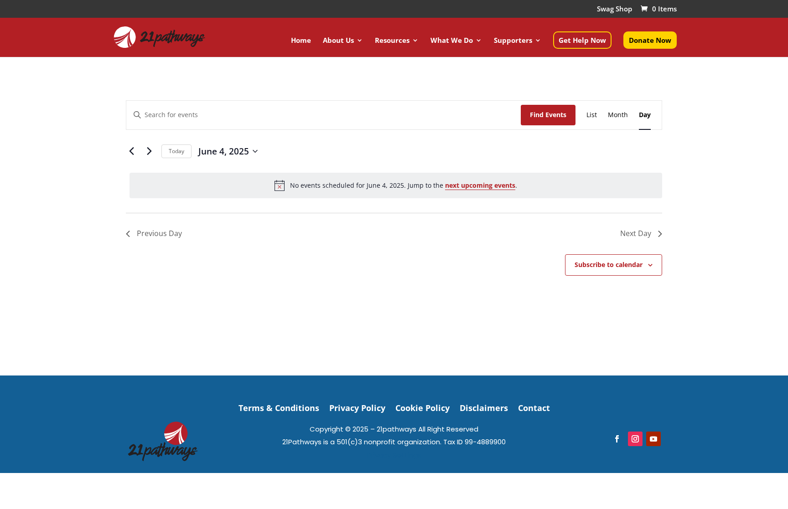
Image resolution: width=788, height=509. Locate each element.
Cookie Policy (422, 406)
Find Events (548, 114)
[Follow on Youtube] (653, 439)
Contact (534, 406)
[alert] (396, 185)
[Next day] (149, 151)
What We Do (451, 41)
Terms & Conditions (278, 406)
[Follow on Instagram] (635, 439)
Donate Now (650, 40)
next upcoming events (480, 185)
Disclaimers (484, 406)
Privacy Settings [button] (394, 455)
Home (301, 41)
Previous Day (159, 233)
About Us (338, 41)
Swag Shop (614, 9)
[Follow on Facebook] (617, 439)
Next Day (635, 233)
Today (176, 151)
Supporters (513, 41)
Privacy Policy (357, 406)
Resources (392, 41)
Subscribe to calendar (609, 264)
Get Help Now (582, 40)
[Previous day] (131, 151)
